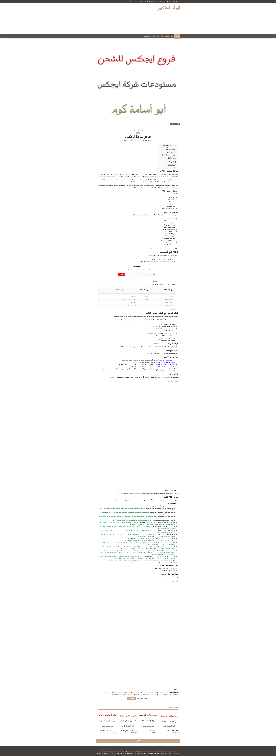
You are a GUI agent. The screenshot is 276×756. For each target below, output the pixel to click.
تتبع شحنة (172, 255)
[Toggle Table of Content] (174, 146)
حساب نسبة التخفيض (141, 753)
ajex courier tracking (170, 167)
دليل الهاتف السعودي (163, 751)
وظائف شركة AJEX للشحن (163, 377)
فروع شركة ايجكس (171, 150)
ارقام (167, 692)
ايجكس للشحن (132, 692)
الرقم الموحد (172, 319)
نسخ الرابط (131, 698)
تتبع (126, 692)
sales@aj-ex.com (151, 335)
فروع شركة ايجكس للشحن (171, 214)
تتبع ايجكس (106, 692)
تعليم (154, 36)
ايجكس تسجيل (140, 692)
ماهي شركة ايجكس (136, 694)
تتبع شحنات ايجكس (173, 694)
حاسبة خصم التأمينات (151, 753)
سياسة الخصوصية (120, 751)
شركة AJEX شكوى (171, 162)
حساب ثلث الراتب (120, 753)
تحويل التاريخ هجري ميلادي (130, 753)
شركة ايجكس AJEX (170, 147)
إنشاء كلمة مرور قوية (129, 751)
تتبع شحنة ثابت (153, 730)
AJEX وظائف (172, 160)
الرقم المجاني (155, 692)
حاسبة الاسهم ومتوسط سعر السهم (108, 751)
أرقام (172, 36)
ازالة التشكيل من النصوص (173, 753)
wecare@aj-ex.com (151, 333)
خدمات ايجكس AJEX (170, 149)
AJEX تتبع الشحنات (170, 152)
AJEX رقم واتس (171, 157)
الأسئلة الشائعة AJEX (170, 164)
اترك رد (138, 741)
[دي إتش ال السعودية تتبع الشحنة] (128, 720)
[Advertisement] (138, 23)
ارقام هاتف (162, 692)
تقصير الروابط (106, 753)
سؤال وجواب (160, 36)
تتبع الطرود (113, 692)
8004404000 (149, 319)
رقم (152, 694)
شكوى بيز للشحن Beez (172, 730)
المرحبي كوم (99, 753)
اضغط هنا (143, 248)
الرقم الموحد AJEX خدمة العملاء (168, 155)
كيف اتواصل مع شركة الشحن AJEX (167, 154)
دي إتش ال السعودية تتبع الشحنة (129, 730)
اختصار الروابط (113, 753)
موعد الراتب (156, 751)
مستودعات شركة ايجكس (125, 694)
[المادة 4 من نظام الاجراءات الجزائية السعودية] (107, 720)
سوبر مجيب (171, 751)
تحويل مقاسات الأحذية (162, 753)
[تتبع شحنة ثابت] (148, 720)
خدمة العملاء (158, 694)
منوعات (177, 36)
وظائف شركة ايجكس (114, 694)
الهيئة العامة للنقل (119, 500)
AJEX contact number (170, 165)
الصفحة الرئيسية (144, 130)
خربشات (167, 36)
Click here (172, 570)
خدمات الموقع (147, 36)
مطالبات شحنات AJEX (170, 161)
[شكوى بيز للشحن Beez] (169, 720)
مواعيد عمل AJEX (171, 158)
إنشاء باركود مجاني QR (140, 751)
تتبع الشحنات (120, 692)
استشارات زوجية (149, 751)
